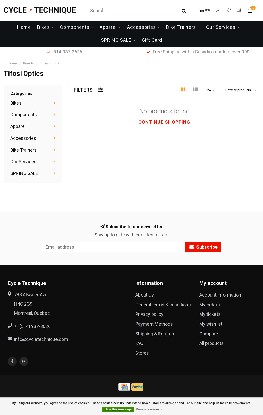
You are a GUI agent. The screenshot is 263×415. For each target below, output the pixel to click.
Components (74, 27)
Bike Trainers (181, 27)
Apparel (108, 27)
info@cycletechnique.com (41, 339)
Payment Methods (154, 324)
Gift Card (152, 40)
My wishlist (210, 324)
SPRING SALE (116, 40)
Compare (208, 333)
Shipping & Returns (154, 333)
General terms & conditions (163, 304)
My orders (209, 304)
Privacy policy (149, 314)
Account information (220, 295)
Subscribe (206, 247)
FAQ (139, 343)
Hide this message (118, 409)
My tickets (210, 314)
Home (24, 27)
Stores (142, 353)
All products (211, 343)
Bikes (43, 27)
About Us (144, 295)
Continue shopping (164, 122)
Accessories (141, 27)
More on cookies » (149, 409)
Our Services (221, 27)
